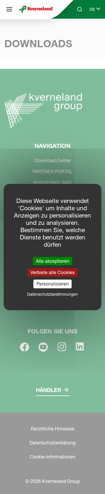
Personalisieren (52, 284)
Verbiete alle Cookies (52, 272)
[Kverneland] (35, 9)
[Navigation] (9, 9)
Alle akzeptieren (52, 261)
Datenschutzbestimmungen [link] (52, 294)
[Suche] (75, 31)
